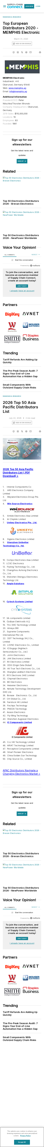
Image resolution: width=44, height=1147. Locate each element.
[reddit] (26, 52)
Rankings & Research (12, 17)
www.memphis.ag (17, 88)
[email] (30, 52)
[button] (4, 6)
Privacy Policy (25, 1136)
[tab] (9, 255)
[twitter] (22, 52)
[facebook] (13, 52)
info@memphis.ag (18, 91)
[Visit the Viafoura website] (35, 266)
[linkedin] (18, 52)
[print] (40, 52)
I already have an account (22, 291)
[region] (22, 261)
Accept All (22, 1142)
